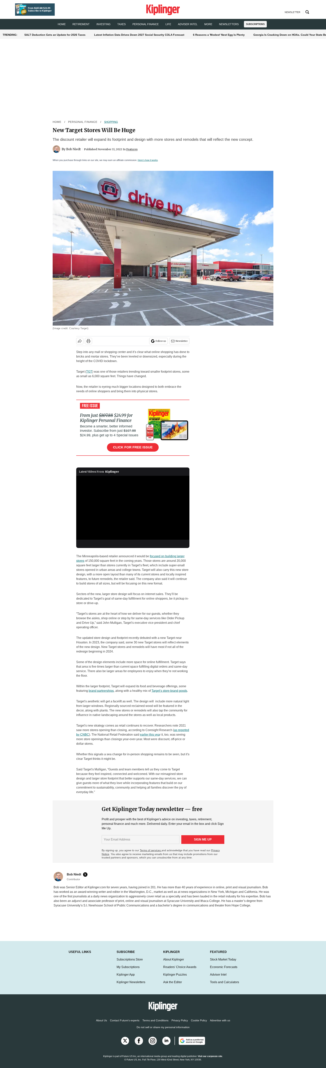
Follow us (160, 341)
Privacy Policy (179, 1024)
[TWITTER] (86, 874)
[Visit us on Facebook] (139, 1044)
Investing (103, 24)
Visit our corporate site (210, 1060)
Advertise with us (220, 1024)
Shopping (111, 121)
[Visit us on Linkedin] (166, 1044)
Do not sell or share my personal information (163, 1030)
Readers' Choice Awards (179, 970)
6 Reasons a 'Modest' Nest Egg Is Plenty (219, 34)
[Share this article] (79, 341)
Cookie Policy (199, 1024)
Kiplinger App (126, 978)
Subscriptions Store (130, 963)
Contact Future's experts (124, 1024)
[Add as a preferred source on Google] (190, 1044)
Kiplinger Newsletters (131, 986)
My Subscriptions (128, 970)
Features (132, 149)
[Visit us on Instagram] (152, 1044)
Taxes (121, 24)
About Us (101, 1024)
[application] (132, 508)
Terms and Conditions (155, 1024)
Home (57, 121)
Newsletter (181, 341)
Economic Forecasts (223, 970)
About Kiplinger (173, 963)
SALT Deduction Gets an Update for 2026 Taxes (54, 34)
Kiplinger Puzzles (175, 978)
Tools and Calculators (224, 986)
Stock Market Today (223, 963)
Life (168, 24)
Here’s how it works (148, 160)
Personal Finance (145, 24)
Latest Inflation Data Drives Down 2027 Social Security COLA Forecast (139, 34)
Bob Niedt (73, 149)
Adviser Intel (188, 24)
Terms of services (150, 850)
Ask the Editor (172, 986)
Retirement (81, 24)
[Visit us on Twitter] (125, 1044)
